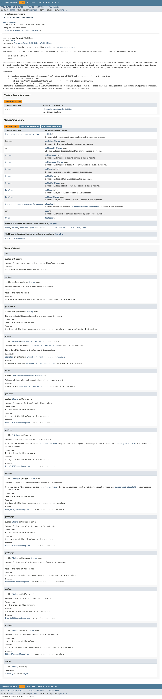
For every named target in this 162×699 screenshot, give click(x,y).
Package (13, 3)
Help (56, 3)
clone (7, 228)
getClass (34, 228)
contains (49, 141)
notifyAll (63, 228)
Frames (31, 7)
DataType (9, 190)
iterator (49, 204)
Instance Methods (30, 126)
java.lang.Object (10, 22)
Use (28, 3)
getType (48, 190)
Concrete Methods (51, 126)
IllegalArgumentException (17, 509)
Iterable (7, 31)
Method (33, 10)
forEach (8, 238)
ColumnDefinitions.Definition (26, 31)
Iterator (9, 204)
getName (48, 169)
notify (53, 228)
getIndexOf (50, 148)
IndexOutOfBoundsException (17, 423)
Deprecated (42, 3)
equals (15, 228)
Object (14, 41)
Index (50, 3)
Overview (5, 3)
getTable (49, 176)
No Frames (39, 7)
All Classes (54, 7)
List (7, 134)
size (47, 211)
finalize (24, 228)
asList (48, 134)
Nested (12, 10)
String (57, 141)
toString (49, 218)
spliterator (19, 238)
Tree (33, 3)
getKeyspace (50, 155)
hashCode (44, 228)
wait (72, 228)
